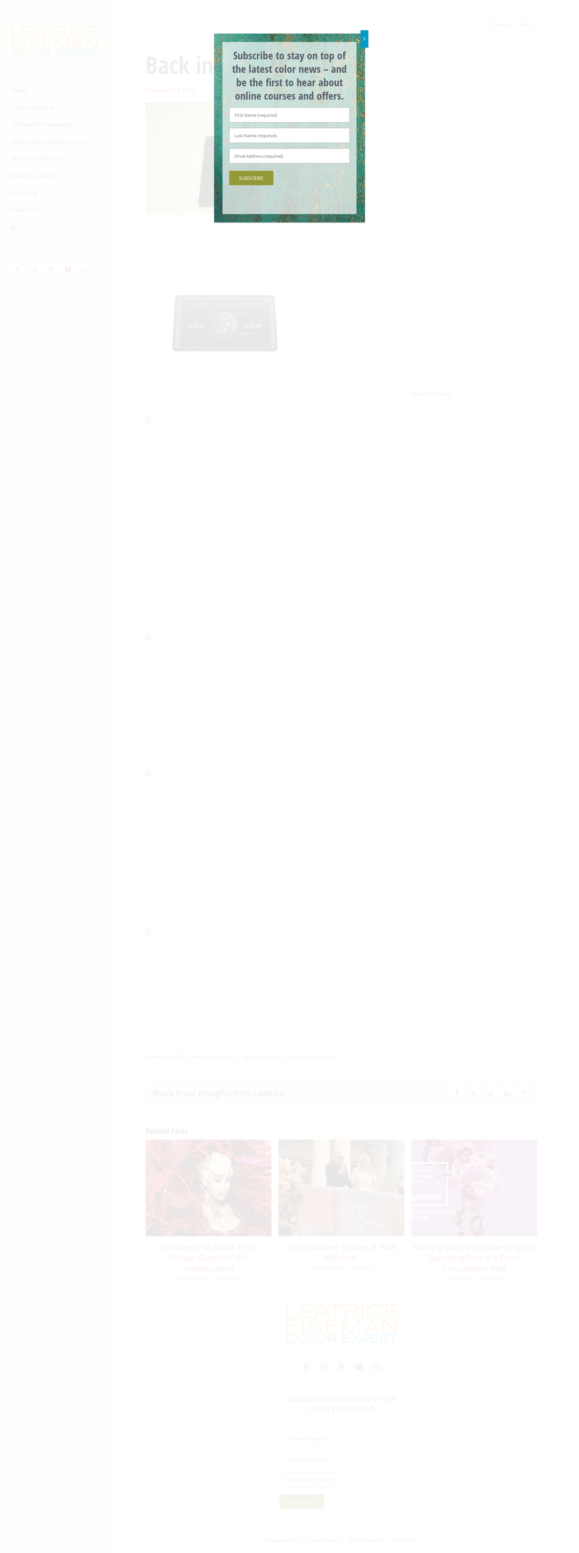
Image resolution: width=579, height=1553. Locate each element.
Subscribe (251, 178)
